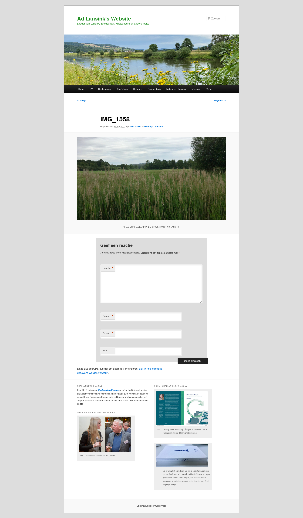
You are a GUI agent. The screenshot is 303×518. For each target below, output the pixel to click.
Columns (137, 89)
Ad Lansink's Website (104, 18)
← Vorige (81, 100)
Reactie (108, 268)
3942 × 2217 (135, 126)
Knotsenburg (154, 89)
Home (81, 89)
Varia (208, 89)
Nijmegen (196, 89)
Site (105, 350)
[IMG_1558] (151, 178)
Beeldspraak (104, 89)
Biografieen (122, 89)
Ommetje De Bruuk (153, 126)
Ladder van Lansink (176, 89)
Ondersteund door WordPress (151, 505)
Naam (108, 316)
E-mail (108, 333)
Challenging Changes (108, 390)
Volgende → (220, 100)
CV (91, 89)
